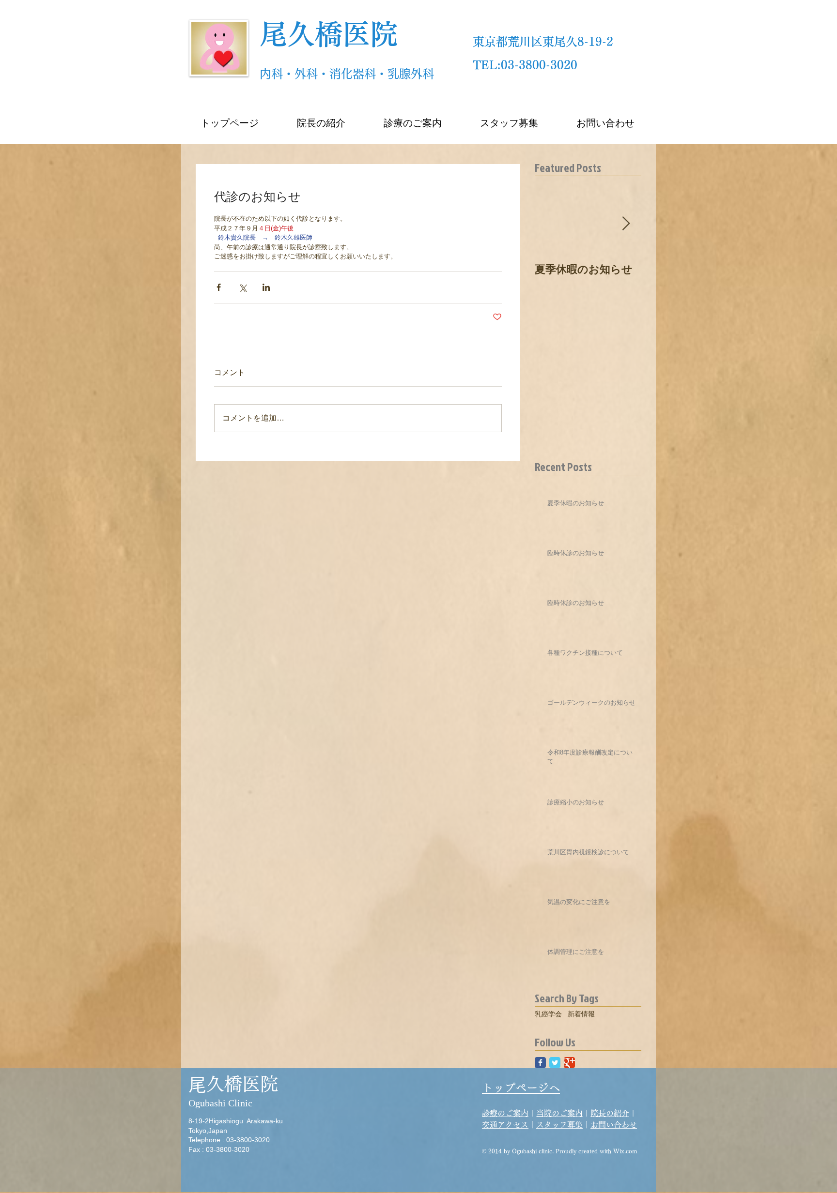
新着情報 (581, 1014)
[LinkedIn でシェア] (266, 287)
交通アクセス (505, 1125)
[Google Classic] (569, 1062)
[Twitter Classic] (554, 1062)
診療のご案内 (505, 1113)
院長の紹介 (609, 1113)
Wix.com (625, 1151)
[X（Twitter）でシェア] (242, 287)
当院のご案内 (559, 1113)
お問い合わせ (613, 1125)
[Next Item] (625, 223)
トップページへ (521, 1087)
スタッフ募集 (559, 1125)
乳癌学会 (548, 1014)
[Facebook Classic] (540, 1062)
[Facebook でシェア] (218, 287)
